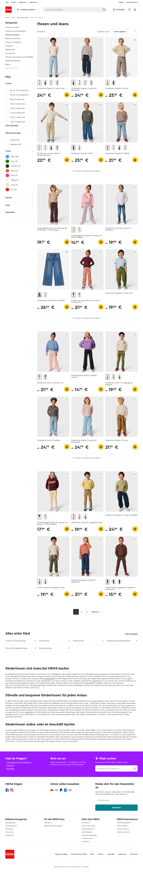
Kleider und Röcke (12, 38)
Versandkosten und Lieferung (19, 762)
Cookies (100, 854)
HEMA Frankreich (123, 829)
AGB (92, 854)
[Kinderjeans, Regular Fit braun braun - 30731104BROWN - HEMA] (107, 82)
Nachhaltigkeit (87, 832)
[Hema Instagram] (11, 790)
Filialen (121, 2)
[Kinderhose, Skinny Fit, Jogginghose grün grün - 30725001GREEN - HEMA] (113, 377)
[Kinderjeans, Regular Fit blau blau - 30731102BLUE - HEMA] (113, 82)
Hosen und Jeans (12, 35)
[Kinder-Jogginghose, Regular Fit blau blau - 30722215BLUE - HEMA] (45, 581)
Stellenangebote (88, 829)
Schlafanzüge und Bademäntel (118, 641)
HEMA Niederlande (124, 823)
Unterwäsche (44, 641)
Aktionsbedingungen (89, 835)
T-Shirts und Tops (12, 27)
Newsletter (48, 823)
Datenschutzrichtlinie (79, 854)
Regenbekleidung (12, 61)
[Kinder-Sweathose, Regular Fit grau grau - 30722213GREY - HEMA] (39, 581)
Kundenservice (87, 838)
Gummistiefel (49, 679)
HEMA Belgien (122, 826)
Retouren (10, 765)
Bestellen (10, 769)
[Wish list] (129, 9)
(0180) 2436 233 (56, 762)
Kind (13, 17)
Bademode (10, 49)
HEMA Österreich (123, 832)
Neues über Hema (88, 826)
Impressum (122, 854)
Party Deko (9, 832)
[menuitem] (6, 2)
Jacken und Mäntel (13, 42)
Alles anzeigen (12, 125)
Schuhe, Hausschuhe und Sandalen (19, 57)
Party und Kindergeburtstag (16, 648)
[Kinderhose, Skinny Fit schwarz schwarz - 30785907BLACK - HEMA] (119, 377)
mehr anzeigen (131, 634)
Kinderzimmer (78, 641)
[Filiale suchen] (134, 768)
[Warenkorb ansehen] (135, 9)
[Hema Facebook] (7, 790)
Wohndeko (9, 829)
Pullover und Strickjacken (15, 31)
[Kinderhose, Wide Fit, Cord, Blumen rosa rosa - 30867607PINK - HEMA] (45, 294)
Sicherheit (85, 841)
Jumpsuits (9, 46)
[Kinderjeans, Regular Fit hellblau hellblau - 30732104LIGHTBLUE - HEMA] (57, 82)
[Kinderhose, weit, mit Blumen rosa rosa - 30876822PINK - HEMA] (79, 294)
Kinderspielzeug (45, 648)
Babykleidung (10, 823)
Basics (7, 64)
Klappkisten (9, 835)
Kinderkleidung (22, 17)
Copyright (111, 854)
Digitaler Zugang (61, 854)
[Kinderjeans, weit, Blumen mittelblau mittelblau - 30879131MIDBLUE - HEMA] (39, 294)
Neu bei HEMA (11, 68)
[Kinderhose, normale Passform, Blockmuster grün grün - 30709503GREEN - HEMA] (51, 82)
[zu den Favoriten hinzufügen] (66, 40)
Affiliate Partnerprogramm (53, 826)
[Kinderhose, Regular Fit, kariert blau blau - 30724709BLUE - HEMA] (39, 82)
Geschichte (86, 823)
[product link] (53, 57)
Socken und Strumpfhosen (15, 641)
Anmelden (116, 808)
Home (7, 17)
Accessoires (10, 53)
